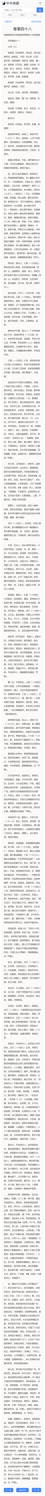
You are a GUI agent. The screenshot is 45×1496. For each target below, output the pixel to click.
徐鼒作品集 (36, 21)
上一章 (8, 1490)
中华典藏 (12, 3)
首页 (10, 15)
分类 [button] (22, 15)
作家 (35, 15)
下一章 (36, 1490)
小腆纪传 (8, 21)
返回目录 (22, 1490)
